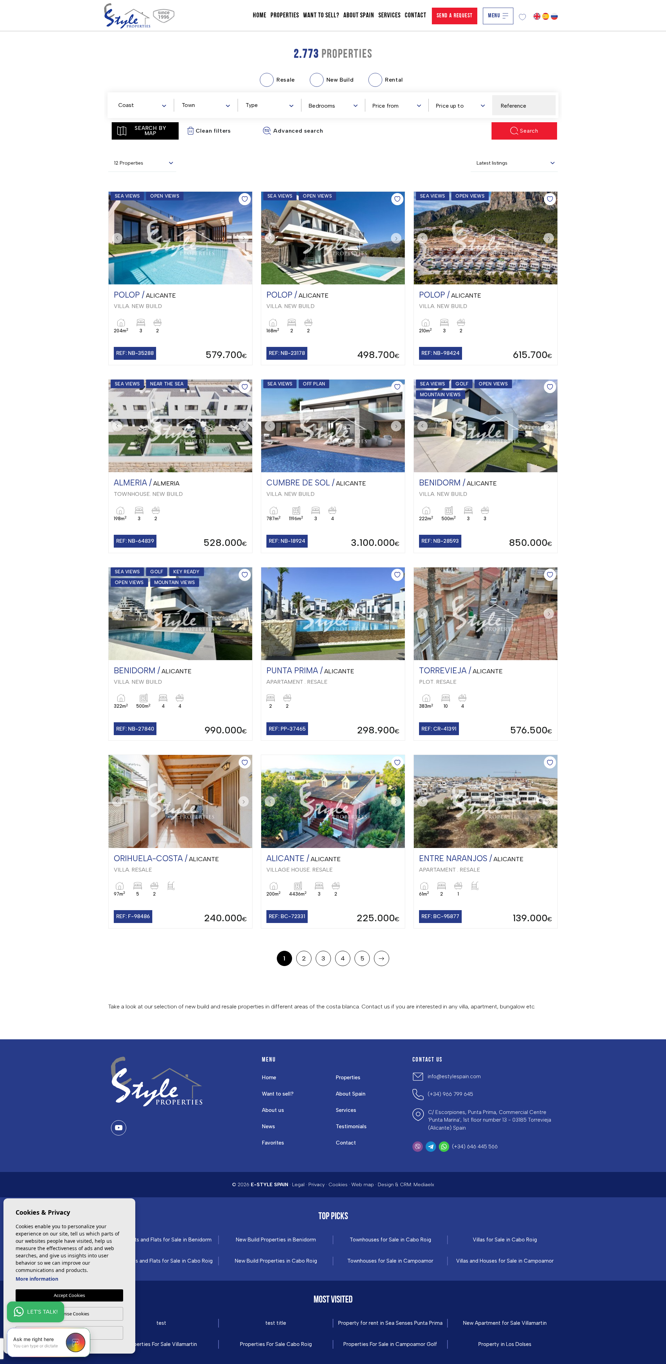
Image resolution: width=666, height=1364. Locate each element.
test (161, 1323)
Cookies (338, 1185)
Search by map (150, 130)
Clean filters (213, 130)
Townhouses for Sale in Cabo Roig (390, 1239)
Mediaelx (423, 1185)
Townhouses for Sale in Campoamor (390, 1261)
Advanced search (298, 130)
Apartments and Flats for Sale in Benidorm (161, 1239)
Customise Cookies (69, 1314)
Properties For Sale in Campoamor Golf (390, 1344)
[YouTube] (118, 1128)
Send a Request (455, 16)
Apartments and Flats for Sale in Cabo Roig (161, 1261)
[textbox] (144, 105)
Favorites (273, 1143)
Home (259, 15)
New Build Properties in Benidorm (276, 1239)
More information (37, 1278)
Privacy (316, 1185)
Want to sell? (321, 15)
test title (275, 1323)
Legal (298, 1185)
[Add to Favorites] (245, 199)
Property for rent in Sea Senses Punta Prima (390, 1323)
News (268, 1126)
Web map (362, 1185)
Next (245, 238)
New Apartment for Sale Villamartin (505, 1323)
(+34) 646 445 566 (475, 1146)
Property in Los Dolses (504, 1344)
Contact (415, 15)
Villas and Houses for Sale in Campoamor (505, 1261)
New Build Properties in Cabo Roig (276, 1261)
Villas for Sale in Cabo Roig (505, 1239)
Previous (115, 238)
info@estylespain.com (454, 1076)
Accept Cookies (69, 1295)
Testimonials (351, 1126)
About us (273, 1110)
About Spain (358, 15)
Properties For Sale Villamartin (161, 1344)
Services (389, 15)
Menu (494, 16)
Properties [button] (285, 15)
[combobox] (142, 105)
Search (529, 130)
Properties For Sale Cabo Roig (276, 1344)
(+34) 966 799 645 (450, 1094)
